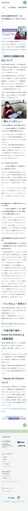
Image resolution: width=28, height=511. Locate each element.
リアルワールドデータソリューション (10, 482)
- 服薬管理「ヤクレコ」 (7, 478)
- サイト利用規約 (5, 463)
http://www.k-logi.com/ (12, 49)
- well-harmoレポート (7, 475)
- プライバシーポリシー (7, 466)
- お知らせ (4, 461)
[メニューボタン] (25, 2)
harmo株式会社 (12, 7)
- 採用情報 (4, 459)
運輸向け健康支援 (23, 7)
